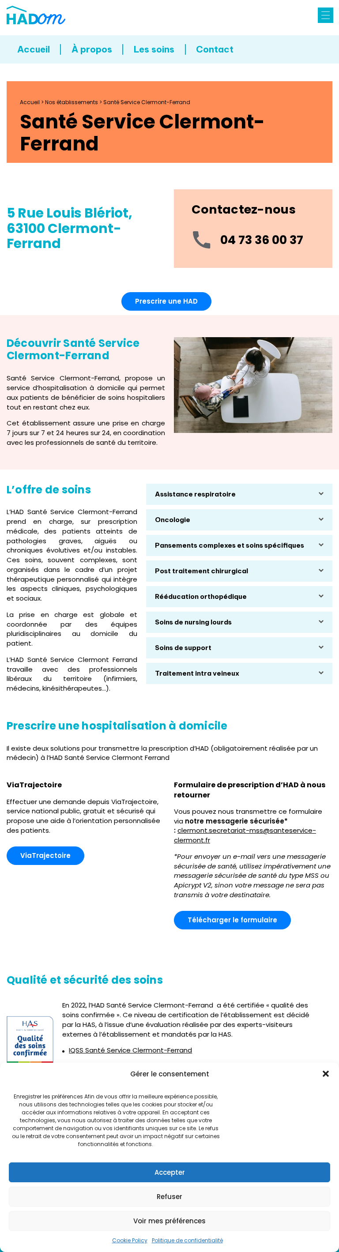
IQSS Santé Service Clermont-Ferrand (130, 1050)
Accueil (33, 49)
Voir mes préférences (169, 1221)
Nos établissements (71, 102)
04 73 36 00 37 (261, 240)
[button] (325, 1073)
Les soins (154, 49)
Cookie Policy (129, 1240)
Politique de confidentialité (187, 1240)
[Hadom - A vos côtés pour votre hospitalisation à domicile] (36, 15)
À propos (92, 49)
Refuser (169, 1196)
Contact (215, 49)
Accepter (169, 1172)
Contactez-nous (244, 209)
